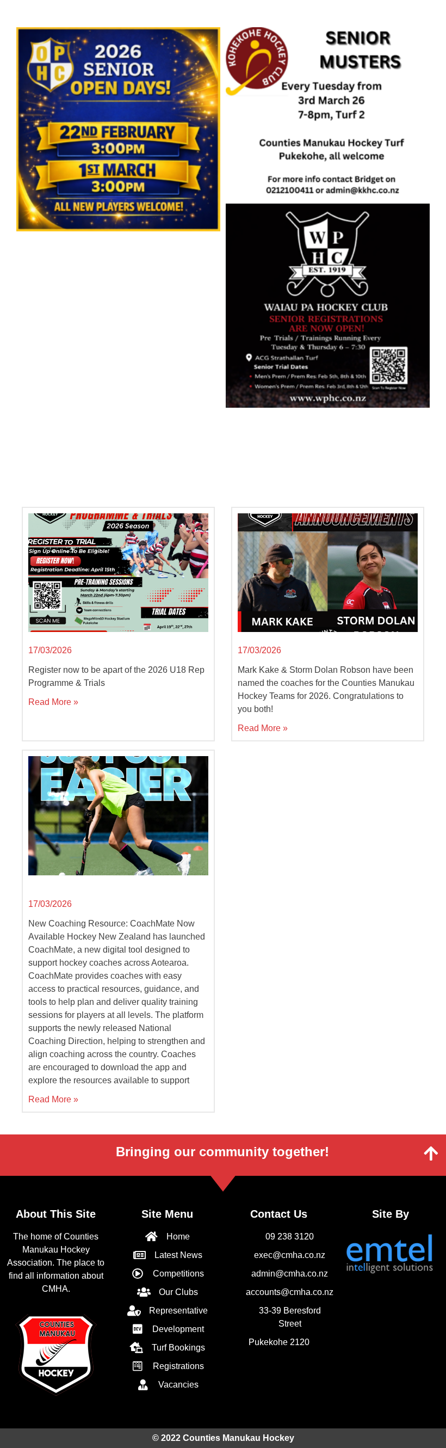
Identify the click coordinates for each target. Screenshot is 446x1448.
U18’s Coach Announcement (297, 640)
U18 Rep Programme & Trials (87, 640)
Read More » (53, 702)
